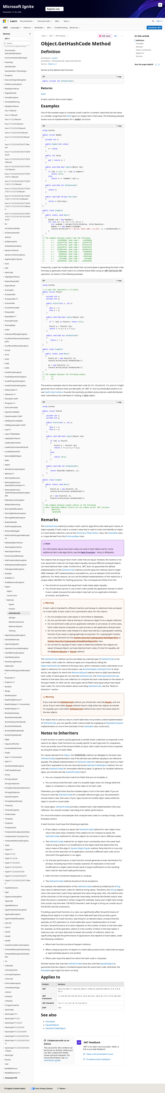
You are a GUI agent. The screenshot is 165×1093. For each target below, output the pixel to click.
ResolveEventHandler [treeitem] (13, 717)
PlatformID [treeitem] (9, 666)
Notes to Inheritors (143, 50)
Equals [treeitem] (11, 604)
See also (139, 56)
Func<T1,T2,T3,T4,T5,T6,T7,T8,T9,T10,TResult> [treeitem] (17, 168)
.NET (51, 36)
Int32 (43, 94)
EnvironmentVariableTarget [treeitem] (16, 58)
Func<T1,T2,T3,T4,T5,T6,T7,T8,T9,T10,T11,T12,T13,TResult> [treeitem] (17, 190)
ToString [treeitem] (12, 631)
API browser (60, 36)
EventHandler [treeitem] (10, 66)
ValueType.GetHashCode (108, 676)
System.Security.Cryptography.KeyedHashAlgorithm (73, 641)
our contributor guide (56, 1059)
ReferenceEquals (59, 651)
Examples (140, 43)
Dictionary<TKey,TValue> (87, 533)
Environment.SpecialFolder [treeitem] (16, 46)
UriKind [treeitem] (8, 992)
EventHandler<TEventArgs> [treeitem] (16, 71)
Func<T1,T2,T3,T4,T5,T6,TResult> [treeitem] (17, 138)
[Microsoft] (4, 21)
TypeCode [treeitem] (9, 901)
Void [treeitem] (6, 1064)
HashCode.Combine (54, 392)
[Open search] (153, 21)
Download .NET (154, 27)
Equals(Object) (106, 963)
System (55, 58)
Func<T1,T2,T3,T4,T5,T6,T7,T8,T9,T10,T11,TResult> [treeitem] (17, 175)
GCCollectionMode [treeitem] (12, 228)
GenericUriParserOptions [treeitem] (15, 255)
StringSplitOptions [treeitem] (12, 792)
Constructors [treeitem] (12, 595)
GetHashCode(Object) (97, 765)
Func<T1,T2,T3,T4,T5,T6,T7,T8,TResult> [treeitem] (17, 153)
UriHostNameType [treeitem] (12, 987)
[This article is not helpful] (158, 64)
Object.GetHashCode (50, 665)
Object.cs (51, 64)
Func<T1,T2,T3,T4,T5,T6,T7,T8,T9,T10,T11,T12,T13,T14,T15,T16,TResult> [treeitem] (17, 217)
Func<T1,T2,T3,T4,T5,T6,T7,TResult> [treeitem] (17, 146)
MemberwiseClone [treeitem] (16, 622)
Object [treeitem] (9, 591)
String (117, 886)
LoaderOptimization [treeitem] (13, 443)
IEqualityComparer (114, 723)
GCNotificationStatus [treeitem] (13, 246)
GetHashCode (51, 526)
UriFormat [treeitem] (9, 979)
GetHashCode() (48, 758)
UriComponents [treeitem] (11, 970)
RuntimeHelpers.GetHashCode (97, 669)
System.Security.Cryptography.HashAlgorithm (96, 637)
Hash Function (88, 552)
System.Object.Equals (80, 848)
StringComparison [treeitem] (12, 783)
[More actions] (122, 36)
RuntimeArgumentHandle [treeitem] (15, 722)
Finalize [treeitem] (12, 609)
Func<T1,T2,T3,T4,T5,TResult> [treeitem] (16, 133)
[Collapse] (30, 34)
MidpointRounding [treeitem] (12, 504)
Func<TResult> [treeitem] (11, 110)
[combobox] (16, 39)
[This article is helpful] (155, 64)
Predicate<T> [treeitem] (10, 678)
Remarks (139, 47)
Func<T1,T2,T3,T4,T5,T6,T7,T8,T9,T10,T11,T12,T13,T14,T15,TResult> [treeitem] (17, 206)
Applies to (140, 53)
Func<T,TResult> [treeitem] (11, 115)
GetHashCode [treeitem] (14, 613)
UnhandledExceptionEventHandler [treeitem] (17, 955)
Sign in (159, 21)
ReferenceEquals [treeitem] (15, 626)
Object (67, 755)
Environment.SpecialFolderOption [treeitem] (13, 52)
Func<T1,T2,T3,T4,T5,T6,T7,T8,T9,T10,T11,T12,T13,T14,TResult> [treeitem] (17, 197)
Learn (43, 36)
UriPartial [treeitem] (8, 1001)
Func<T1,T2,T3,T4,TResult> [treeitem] (15, 128)
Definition (140, 40)
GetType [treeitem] (12, 617)
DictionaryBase (72, 536)
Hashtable (113, 533)
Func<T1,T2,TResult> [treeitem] (13, 119)
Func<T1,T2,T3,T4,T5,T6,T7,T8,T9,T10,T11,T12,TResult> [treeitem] (17, 182)
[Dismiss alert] (160, 5)
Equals (73, 651)
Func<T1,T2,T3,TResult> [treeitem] (14, 124)
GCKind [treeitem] (8, 237)
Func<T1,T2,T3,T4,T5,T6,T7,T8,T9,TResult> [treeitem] (17, 160)
